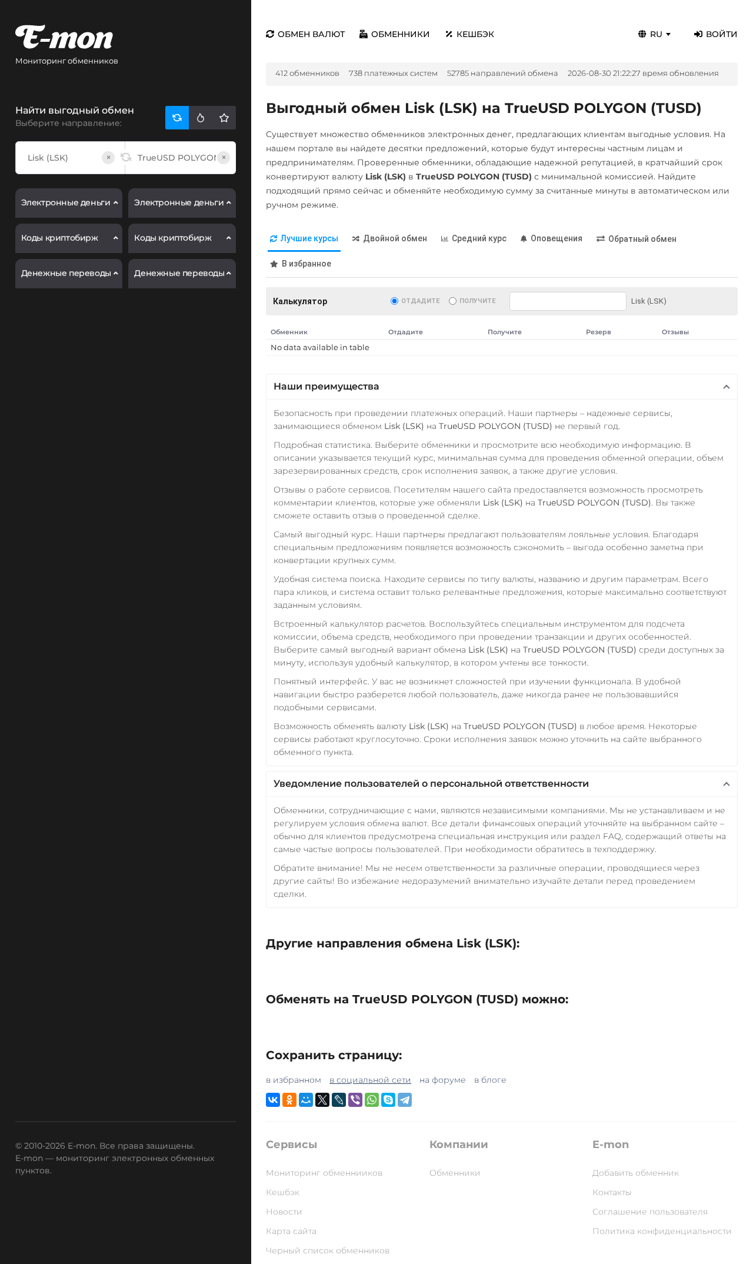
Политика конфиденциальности (662, 1231)
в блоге (490, 1080)
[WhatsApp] (372, 1100)
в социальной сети (370, 1080)
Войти (722, 34)
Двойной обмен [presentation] (395, 238)
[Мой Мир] (306, 1100)
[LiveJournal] (339, 1100)
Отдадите (420, 301)
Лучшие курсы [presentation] (309, 238)
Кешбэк (475, 34)
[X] (322, 1100)
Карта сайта (291, 1231)
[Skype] (388, 1100)
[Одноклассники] (289, 1100)
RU (656, 34)
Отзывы (675, 332)
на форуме (442, 1080)
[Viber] (355, 1100)
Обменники (400, 34)
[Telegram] (405, 1100)
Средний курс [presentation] (479, 238)
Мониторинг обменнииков (324, 1173)
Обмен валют (311, 34)
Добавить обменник (635, 1173)
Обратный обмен (642, 239)
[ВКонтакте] (273, 1100)
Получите (477, 301)
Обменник (289, 332)
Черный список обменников (327, 1250)
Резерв (598, 332)
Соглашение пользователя (650, 1212)
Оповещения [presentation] (556, 238)
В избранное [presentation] (306, 263)
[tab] (304, 239)
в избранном (293, 1080)
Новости (284, 1212)
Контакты (612, 1192)
